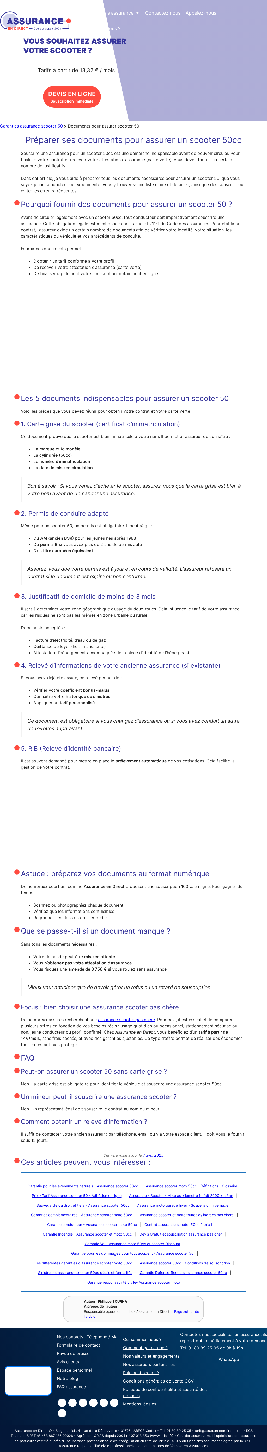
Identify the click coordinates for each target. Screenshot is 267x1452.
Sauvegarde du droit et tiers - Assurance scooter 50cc (83, 1205)
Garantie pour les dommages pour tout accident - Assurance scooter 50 (132, 1253)
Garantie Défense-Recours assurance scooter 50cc (183, 1272)
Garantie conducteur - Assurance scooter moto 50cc (92, 1224)
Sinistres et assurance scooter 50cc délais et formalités (85, 1272)
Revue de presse (73, 1353)
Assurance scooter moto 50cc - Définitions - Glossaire (191, 1186)
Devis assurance (118, 13)
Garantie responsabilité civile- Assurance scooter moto (133, 1282)
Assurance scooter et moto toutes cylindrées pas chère (187, 1215)
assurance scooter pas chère (126, 1019)
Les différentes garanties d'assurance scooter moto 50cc (83, 1263)
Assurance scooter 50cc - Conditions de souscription (185, 1263)
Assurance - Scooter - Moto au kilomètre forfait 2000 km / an (181, 1195)
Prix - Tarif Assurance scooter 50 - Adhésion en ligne (77, 1195)
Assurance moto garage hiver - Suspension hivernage (182, 1205)
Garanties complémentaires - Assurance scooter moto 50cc (81, 1215)
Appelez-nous (201, 13)
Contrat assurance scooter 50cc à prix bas (180, 1224)
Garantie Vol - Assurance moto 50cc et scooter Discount (132, 1243)
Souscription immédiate (72, 97)
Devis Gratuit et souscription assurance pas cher (180, 1234)
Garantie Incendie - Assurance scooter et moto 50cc (87, 1234)
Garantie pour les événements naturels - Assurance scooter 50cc (83, 1186)
